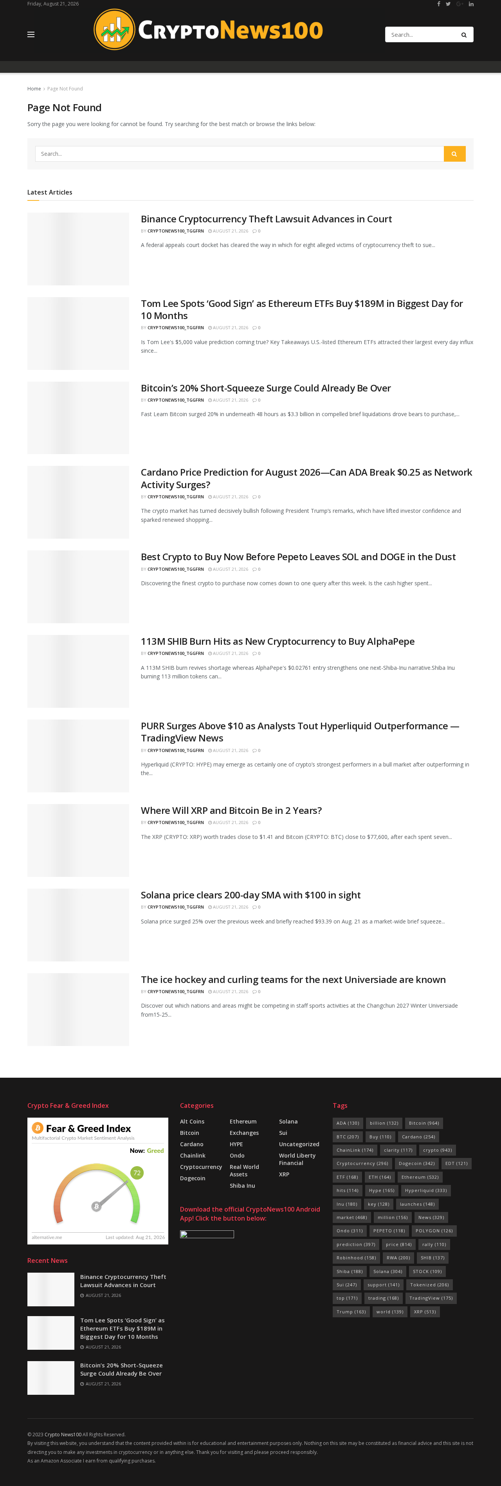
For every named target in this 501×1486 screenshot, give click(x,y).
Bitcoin (189, 1132)
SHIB (433, 1258)
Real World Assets (244, 1170)
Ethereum (243, 1121)
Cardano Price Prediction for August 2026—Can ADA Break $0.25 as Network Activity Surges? (306, 478)
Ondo (237, 1155)
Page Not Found (65, 88)
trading (383, 1298)
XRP (284, 1174)
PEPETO (389, 1231)
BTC (348, 1137)
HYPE (236, 1144)
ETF (347, 1177)
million (393, 1217)
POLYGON (434, 1231)
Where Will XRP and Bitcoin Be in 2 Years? (231, 810)
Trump (351, 1312)
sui (283, 1132)
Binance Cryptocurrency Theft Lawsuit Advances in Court (266, 218)
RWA (398, 1258)
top (347, 1298)
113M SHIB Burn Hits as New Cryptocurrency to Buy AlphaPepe (277, 641)
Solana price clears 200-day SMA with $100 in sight (251, 894)
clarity (398, 1150)
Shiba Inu (242, 1185)
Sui (347, 1285)
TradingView (431, 1298)
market (352, 1217)
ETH (380, 1177)
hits (348, 1190)
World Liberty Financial (297, 1159)
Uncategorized (299, 1144)
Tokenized (429, 1285)
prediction (356, 1244)
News (431, 1217)
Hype (382, 1190)
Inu (347, 1204)
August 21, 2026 (230, 231)
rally (434, 1244)
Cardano (192, 1144)
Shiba (350, 1271)
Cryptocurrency (201, 1166)
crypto (437, 1150)
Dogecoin (192, 1178)
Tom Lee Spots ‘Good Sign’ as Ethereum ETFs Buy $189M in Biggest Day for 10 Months (302, 309)
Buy (380, 1137)
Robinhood (356, 1258)
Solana (288, 1121)
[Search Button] (466, 34)
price (399, 1244)
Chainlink (192, 1155)
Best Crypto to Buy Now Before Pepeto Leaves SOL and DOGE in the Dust (298, 556)
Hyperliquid (426, 1190)
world (390, 1312)
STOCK (427, 1271)
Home (34, 88)
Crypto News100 (63, 1434)
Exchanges (244, 1132)
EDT (456, 1163)
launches (417, 1204)
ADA (348, 1123)
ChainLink (355, 1150)
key (378, 1204)
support (384, 1285)
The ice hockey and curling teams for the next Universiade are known (293, 979)
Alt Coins (192, 1121)
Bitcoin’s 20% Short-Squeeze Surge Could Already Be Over (266, 387)
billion (384, 1123)
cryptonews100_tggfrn (176, 231)
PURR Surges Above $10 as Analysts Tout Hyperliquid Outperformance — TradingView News (300, 731)
